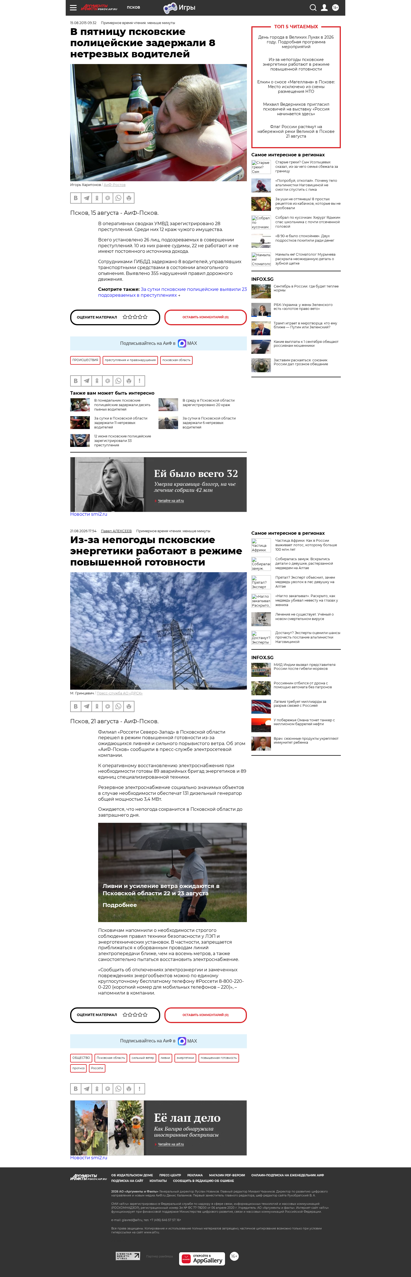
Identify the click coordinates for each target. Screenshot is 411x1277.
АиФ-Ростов (115, 185)
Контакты (158, 1181)
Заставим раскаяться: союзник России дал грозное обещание (301, 362)
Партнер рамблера (159, 1256)
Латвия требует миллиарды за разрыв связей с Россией (300, 704)
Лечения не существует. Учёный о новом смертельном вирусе (304, 616)
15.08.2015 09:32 (83, 23)
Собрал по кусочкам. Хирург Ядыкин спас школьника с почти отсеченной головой (307, 221)
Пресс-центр (170, 1175)
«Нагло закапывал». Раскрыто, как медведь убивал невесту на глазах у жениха (306, 600)
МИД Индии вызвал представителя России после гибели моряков (305, 667)
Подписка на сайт (127, 1181)
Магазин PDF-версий (227, 1175)
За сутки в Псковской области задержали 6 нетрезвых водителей (209, 422)
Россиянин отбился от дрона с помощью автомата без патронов (303, 685)
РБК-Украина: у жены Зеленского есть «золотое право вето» (303, 307)
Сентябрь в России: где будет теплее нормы (306, 288)
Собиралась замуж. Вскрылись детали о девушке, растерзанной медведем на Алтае (304, 563)
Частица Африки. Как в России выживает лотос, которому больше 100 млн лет (306, 545)
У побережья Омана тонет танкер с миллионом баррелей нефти (304, 722)
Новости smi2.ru (88, 514)
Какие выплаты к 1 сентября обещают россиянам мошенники (306, 344)
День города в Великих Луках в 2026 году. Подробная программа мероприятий (296, 42)
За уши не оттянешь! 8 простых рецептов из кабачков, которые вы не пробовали (308, 203)
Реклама (195, 1175)
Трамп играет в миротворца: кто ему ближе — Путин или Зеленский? (305, 325)
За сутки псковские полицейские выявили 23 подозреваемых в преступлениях (172, 292)
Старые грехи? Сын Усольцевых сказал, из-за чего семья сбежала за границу (306, 166)
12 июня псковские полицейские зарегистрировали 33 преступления (122, 440)
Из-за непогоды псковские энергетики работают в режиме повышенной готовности (296, 64)
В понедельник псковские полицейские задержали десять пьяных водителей (122, 404)
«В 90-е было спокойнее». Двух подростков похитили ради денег (304, 238)
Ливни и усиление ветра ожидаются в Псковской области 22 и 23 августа (161, 890)
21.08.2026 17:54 (83, 531)
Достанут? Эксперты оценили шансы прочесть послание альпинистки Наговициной (307, 637)
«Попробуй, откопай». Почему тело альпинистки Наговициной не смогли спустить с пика (306, 185)
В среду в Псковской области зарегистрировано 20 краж (209, 402)
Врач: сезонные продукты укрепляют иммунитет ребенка (306, 740)
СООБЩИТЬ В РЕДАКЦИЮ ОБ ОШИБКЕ (203, 1181)
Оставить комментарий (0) (206, 317)
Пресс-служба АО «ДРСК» (120, 693)
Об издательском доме (132, 1175)
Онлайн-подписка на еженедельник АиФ (287, 1175)
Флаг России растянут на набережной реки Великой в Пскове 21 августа (296, 131)
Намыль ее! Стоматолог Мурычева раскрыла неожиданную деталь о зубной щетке (305, 258)
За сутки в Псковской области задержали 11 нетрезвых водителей (120, 422)
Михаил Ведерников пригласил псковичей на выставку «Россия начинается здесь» (296, 109)
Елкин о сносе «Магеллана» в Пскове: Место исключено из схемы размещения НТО (296, 87)
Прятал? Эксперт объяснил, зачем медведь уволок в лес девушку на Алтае (305, 581)
